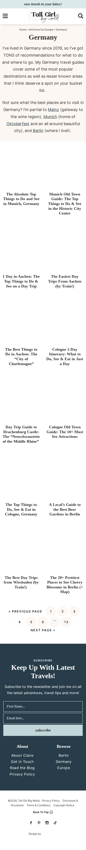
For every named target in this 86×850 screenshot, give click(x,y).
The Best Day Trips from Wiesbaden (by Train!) (21, 582)
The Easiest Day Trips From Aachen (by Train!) (64, 281)
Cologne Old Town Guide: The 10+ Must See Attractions (65, 432)
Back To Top (41, 812)
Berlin (64, 755)
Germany (64, 761)
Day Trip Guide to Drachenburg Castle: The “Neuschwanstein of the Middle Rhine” (21, 434)
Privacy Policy (22, 774)
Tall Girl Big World (43, 16)
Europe (63, 768)
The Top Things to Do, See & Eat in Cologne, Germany (21, 509)
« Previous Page (25, 611)
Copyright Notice (63, 805)
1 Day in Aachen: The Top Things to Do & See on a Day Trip (21, 281)
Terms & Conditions (38, 805)
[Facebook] (31, 822)
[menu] (5, 16)
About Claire (22, 755)
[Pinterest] (39, 822)
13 (66, 622)
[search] (80, 16)
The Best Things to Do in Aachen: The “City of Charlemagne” (21, 356)
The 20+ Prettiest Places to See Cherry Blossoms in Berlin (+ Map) (65, 584)
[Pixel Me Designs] (49, 834)
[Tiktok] (55, 822)
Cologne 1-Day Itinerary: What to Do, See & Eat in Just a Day (64, 356)
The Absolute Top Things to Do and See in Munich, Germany (21, 199)
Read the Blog (22, 768)
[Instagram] (47, 822)
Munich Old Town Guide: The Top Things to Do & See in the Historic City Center (64, 203)
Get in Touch (22, 761)
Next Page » (43, 630)
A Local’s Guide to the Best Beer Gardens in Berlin (65, 509)
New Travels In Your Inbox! (43, 4)
